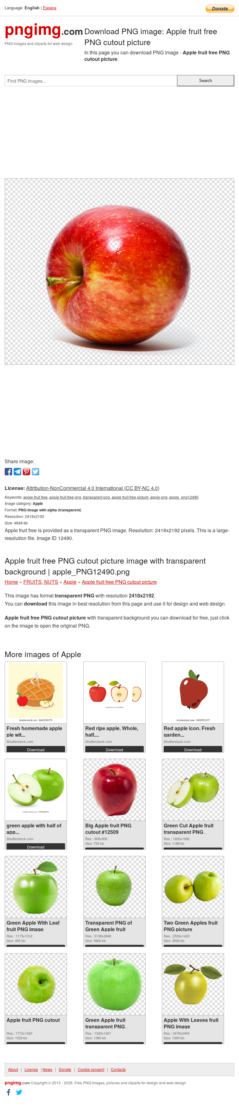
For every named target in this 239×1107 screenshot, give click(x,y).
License (31, 1069)
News (47, 1069)
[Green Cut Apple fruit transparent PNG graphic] (193, 790)
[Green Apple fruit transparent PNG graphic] (114, 985)
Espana (49, 8)
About (13, 1069)
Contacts (118, 1069)
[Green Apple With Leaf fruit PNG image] (36, 887)
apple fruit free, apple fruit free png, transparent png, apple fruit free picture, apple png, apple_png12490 (111, 497)
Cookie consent (91, 1069)
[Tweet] (35, 471)
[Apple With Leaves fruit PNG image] (193, 984)
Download (36, 749)
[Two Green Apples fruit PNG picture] (193, 887)
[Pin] (26, 471)
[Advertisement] (119, 134)
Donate (65, 1069)
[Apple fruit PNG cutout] (36, 984)
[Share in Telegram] (17, 471)
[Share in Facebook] (8, 471)
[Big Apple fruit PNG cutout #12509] (114, 790)
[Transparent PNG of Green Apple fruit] (114, 887)
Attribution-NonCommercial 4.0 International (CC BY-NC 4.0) (92, 488)
